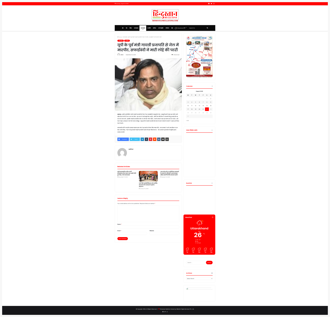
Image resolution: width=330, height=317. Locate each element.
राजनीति (149, 28)
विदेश (131, 28)
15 (207, 105)
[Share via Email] (163, 139)
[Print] (167, 139)
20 (199, 109)
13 (199, 105)
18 (191, 109)
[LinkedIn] (142, 139)
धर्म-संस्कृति (160, 28)
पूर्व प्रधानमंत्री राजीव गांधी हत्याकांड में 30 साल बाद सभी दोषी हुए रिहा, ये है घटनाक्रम (126, 173)
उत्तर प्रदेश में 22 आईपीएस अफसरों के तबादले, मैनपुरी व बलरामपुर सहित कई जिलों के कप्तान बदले (169, 173)
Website (152, 230)
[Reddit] (154, 139)
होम (122, 28)
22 (207, 109)
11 (191, 105)
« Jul (187, 120)
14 (203, 105)
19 (195, 109)
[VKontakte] (159, 139)
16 (210, 105)
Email (119, 230)
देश (126, 28)
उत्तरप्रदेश (143, 28)
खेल (172, 28)
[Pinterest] (150, 139)
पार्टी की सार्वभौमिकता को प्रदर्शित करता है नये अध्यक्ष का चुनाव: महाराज (148, 184)
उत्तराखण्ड (136, 28)
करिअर (154, 28)
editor (121, 54)
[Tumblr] (146, 139)
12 (195, 105)
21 (203, 109)
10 (188, 105)
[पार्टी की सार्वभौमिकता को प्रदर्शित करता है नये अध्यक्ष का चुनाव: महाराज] (148, 176)
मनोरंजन (167, 28)
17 (188, 109)
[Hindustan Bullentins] (165, 15)
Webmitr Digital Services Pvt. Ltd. (185, 309)
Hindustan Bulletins (165, 309)
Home (120, 37)
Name (119, 224)
